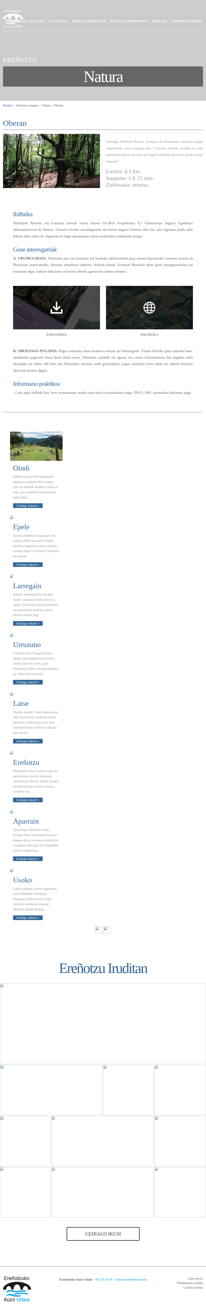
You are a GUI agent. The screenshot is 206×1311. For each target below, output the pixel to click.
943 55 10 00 (103, 1279)
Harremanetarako (186, 21)
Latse (21, 703)
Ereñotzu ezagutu (27, 21)
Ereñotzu (26, 762)
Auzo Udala (58, 21)
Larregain (27, 586)
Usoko (22, 880)
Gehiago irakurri (26, 505)
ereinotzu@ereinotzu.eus (131, 1279)
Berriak (159, 21)
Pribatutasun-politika (190, 1283)
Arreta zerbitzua (89, 21)
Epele (21, 527)
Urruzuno (27, 645)
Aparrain (26, 821)
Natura (46, 105)
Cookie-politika (193, 1287)
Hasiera (8, 105)
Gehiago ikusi (103, 1234)
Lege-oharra (195, 1278)
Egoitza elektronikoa (129, 21)
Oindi (21, 468)
